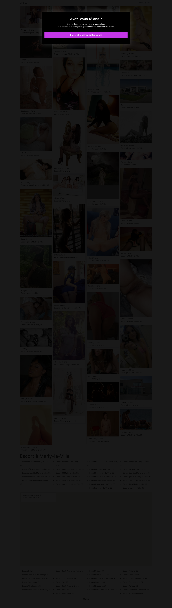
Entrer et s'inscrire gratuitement (86, 35)
